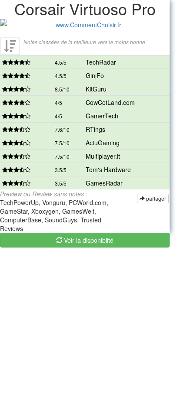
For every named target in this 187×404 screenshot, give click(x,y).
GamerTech (102, 115)
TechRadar (101, 62)
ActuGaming (103, 142)
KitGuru (96, 89)
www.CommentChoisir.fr (88, 24)
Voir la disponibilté (88, 240)
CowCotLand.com (110, 102)
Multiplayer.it (103, 156)
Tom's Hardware (108, 169)
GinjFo (95, 75)
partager (155, 198)
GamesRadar (104, 183)
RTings (95, 129)
